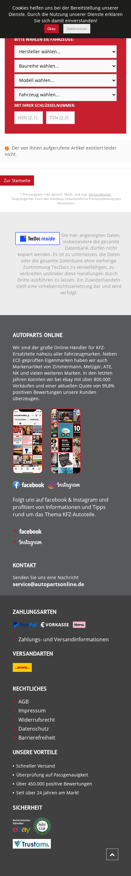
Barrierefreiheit (36, 737)
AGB (23, 701)
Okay (51, 28)
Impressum (32, 710)
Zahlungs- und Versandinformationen (63, 639)
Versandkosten (100, 194)
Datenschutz (77, 28)
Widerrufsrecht (36, 719)
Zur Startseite (17, 180)
